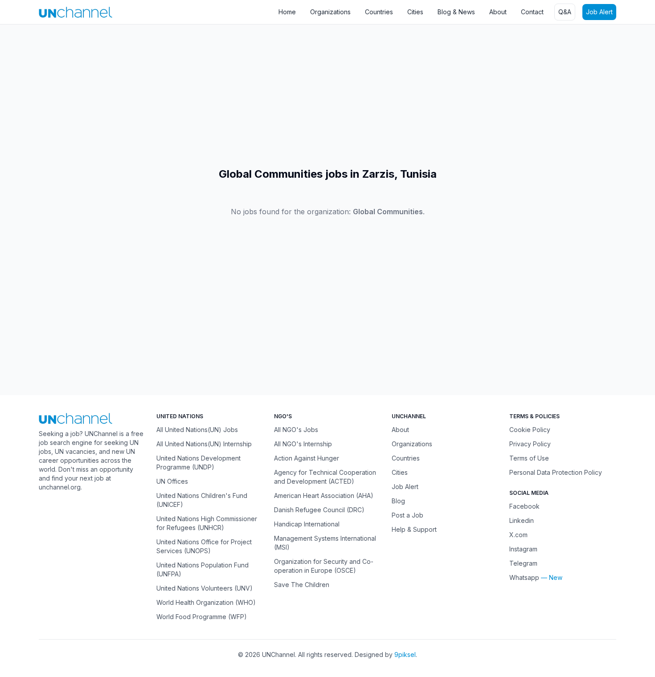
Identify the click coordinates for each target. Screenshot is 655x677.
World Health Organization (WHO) (206, 602)
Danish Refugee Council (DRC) (319, 510)
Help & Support (414, 529)
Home (287, 12)
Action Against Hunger (306, 458)
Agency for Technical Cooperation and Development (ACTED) (325, 477)
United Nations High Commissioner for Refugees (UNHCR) (206, 523)
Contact (532, 12)
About (498, 12)
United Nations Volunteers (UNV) (204, 588)
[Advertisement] (267, 95)
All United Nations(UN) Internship (204, 444)
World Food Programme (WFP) (201, 616)
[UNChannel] (75, 12)
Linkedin (521, 520)
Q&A (564, 12)
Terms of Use (529, 458)
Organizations (330, 12)
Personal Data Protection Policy (555, 472)
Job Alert (599, 12)
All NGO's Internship (303, 444)
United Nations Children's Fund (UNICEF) (201, 500)
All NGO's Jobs (296, 429)
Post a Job (407, 515)
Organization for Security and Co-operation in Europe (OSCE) (323, 566)
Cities (415, 12)
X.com (518, 534)
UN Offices (172, 481)
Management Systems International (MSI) (325, 542)
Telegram (523, 563)
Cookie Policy (529, 429)
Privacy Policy (530, 444)
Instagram (523, 549)
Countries (379, 12)
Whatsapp (524, 577)
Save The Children (301, 584)
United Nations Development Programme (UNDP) (198, 462)
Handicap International (307, 524)
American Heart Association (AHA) (323, 495)
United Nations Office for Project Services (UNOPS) (204, 546)
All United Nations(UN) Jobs (197, 429)
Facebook (524, 506)
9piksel (405, 654)
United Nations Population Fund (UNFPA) (202, 569)
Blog (398, 501)
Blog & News (456, 12)
